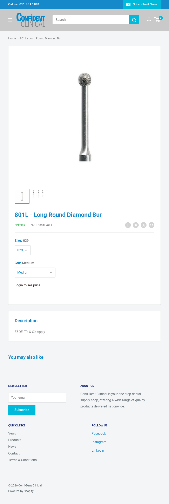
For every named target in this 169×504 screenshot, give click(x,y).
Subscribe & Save (145, 4)
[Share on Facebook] (128, 225)
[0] (157, 19)
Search (13, 433)
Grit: (24, 263)
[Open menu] (10, 19)
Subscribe (21, 410)
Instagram (99, 442)
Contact (14, 453)
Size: (22, 241)
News (12, 447)
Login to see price (27, 285)
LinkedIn (98, 450)
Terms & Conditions (22, 460)
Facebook (99, 434)
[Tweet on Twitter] (144, 225)
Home (12, 38)
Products (14, 440)
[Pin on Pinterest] (136, 225)
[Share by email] (151, 225)
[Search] (134, 19)
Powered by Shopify (21, 491)
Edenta (20, 225)
